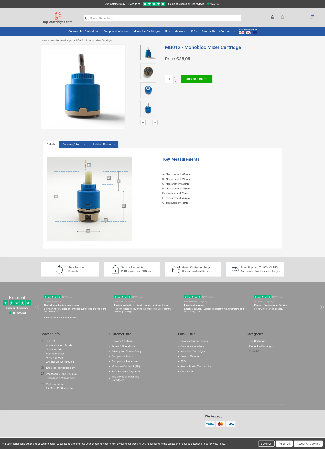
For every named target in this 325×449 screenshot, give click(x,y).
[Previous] (143, 122)
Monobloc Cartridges (147, 31)
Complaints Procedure (125, 361)
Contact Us (187, 371)
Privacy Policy (217, 443)
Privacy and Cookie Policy (126, 351)
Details (51, 144)
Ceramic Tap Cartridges (83, 31)
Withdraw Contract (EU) (126, 366)
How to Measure (175, 31)
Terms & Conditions (123, 346)
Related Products (104, 144)
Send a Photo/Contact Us (218, 31)
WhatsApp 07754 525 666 (61, 373)
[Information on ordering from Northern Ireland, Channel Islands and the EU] (248, 31)
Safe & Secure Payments (126, 371)
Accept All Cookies (308, 443)
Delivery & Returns (122, 341)
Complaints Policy (122, 356)
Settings (266, 443)
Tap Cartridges (257, 341)
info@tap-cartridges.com (60, 367)
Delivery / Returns (74, 144)
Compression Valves (116, 31)
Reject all (284, 443)
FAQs (193, 31)
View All (254, 351)
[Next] (155, 122)
